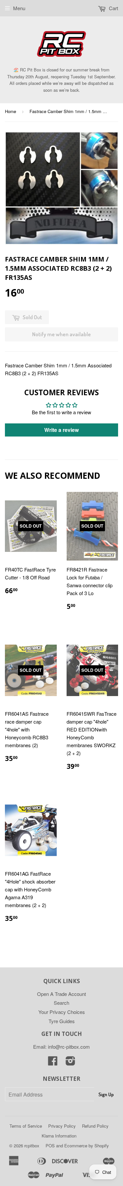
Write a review (61, 430)
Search (61, 1002)
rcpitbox (31, 1145)
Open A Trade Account (61, 993)
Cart (113, 8)
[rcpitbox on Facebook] (53, 1062)
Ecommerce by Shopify (86, 1145)
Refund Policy (95, 1126)
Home (10, 111)
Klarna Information (59, 1136)
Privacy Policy (62, 1126)
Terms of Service (26, 1126)
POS (50, 1145)
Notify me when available (61, 334)
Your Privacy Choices (61, 1011)
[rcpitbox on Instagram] (70, 1062)
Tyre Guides (62, 1021)
